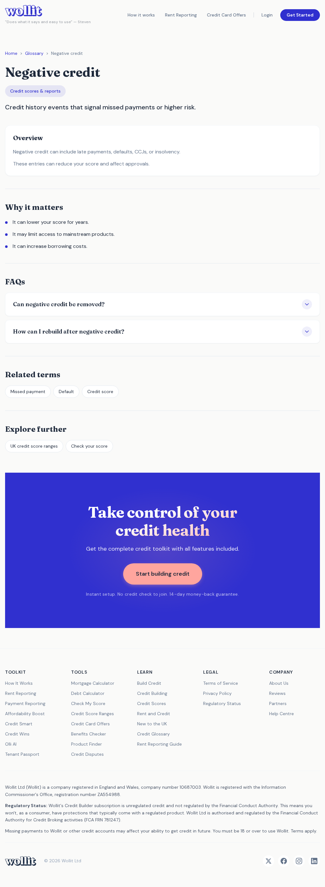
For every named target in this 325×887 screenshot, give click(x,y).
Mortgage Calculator (92, 683)
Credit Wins (17, 734)
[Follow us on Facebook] (283, 861)
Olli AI (11, 744)
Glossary (34, 53)
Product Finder (86, 744)
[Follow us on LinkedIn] (314, 861)
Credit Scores (151, 703)
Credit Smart (18, 724)
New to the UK (152, 724)
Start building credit (162, 574)
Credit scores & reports (35, 91)
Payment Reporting (25, 703)
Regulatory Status (222, 703)
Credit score (100, 391)
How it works (141, 15)
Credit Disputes (87, 754)
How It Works (19, 683)
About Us (279, 683)
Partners (278, 703)
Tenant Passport (22, 754)
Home (11, 53)
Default (66, 391)
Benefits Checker (88, 734)
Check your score (89, 446)
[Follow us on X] (268, 861)
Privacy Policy (217, 693)
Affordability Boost (25, 713)
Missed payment (27, 391)
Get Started (300, 15)
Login (267, 15)
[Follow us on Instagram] (299, 861)
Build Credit (149, 683)
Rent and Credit (153, 713)
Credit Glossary (153, 734)
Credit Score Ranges (92, 713)
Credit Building (152, 693)
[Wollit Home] (20, 861)
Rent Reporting (181, 15)
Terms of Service (220, 683)
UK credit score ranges (34, 446)
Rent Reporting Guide (159, 744)
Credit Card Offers (226, 15)
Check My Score (88, 703)
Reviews (277, 693)
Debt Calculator (87, 693)
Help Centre (281, 713)
